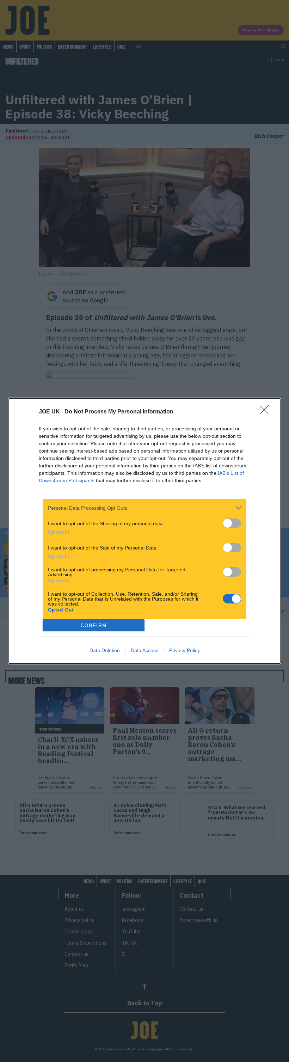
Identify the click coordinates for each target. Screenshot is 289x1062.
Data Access (144, 650)
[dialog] (144, 531)
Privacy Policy (184, 650)
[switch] (232, 523)
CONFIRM (94, 625)
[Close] (266, 412)
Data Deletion (105, 650)
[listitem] (144, 507)
